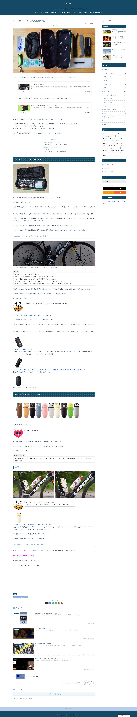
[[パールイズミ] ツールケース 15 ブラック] (18, 380)
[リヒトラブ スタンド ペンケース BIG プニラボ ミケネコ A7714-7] (18, 517)
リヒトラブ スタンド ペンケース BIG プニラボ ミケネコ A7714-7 (32, 524)
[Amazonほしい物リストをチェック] (108, 192)
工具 (27, 597)
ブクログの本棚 (106, 201)
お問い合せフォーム (109, 164)
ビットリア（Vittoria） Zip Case (22, 349)
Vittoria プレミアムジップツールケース (53, 142)
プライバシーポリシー (109, 172)
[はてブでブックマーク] (53, 603)
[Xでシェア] (46, 603)
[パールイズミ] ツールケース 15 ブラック (25, 387)
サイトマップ (107, 168)
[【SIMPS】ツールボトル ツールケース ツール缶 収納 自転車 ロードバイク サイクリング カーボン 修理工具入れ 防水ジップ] (18, 362)
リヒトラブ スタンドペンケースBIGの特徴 (55, 151)
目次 (52, 139)
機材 (16, 594)
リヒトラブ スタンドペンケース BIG (52, 147)
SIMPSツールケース (76, 351)
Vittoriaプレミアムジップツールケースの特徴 (55, 144)
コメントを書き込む (54, 694)
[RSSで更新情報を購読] (120, 192)
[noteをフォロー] (120, 188)
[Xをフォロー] (108, 188)
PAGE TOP (69, 709)
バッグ (16, 597)
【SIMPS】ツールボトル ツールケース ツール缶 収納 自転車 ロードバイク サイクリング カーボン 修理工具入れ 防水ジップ (49, 369)
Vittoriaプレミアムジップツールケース (68, 230)
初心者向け (21, 597)
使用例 (47, 149)
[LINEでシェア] (56, 603)
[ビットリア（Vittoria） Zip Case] (18, 342)
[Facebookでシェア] (49, 603)
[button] (62, 603)
